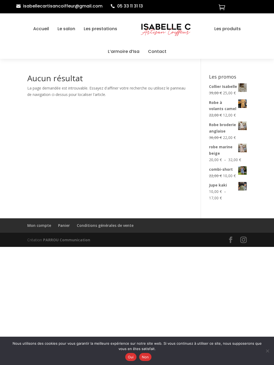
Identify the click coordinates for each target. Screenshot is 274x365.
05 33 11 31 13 (130, 6)
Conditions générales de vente (105, 225)
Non (145, 357)
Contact (157, 51)
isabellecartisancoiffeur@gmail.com (62, 6)
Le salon (66, 29)
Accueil (41, 29)
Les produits (227, 29)
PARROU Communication (66, 239)
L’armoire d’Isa (123, 51)
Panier (64, 225)
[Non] (267, 351)
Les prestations (100, 29)
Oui (131, 357)
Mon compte (39, 225)
